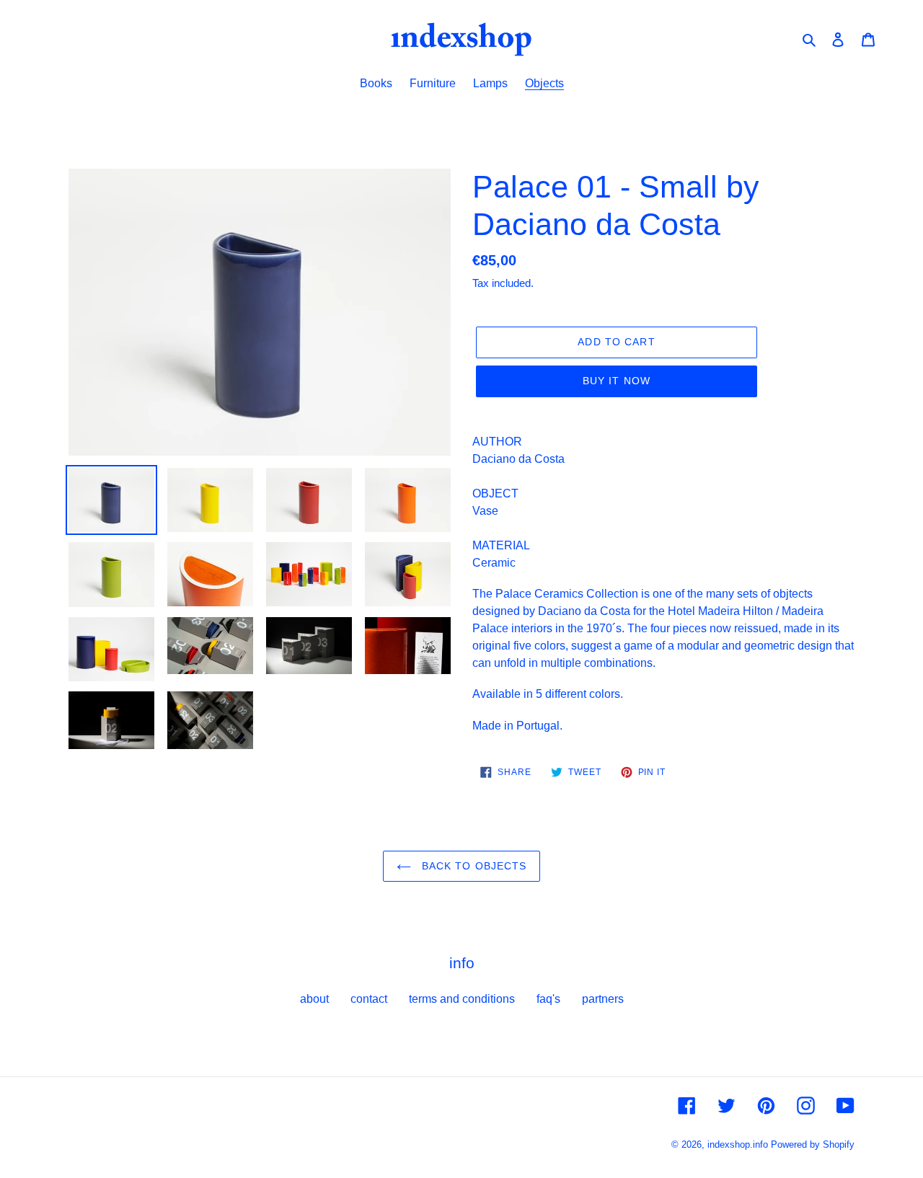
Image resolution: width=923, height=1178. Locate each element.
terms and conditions (462, 999)
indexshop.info (737, 1144)
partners (603, 999)
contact (368, 999)
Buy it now (616, 380)
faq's (548, 999)
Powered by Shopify (812, 1144)
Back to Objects (472, 866)
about (314, 999)
